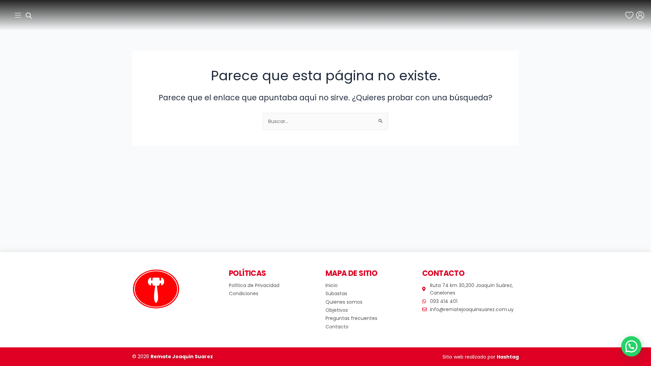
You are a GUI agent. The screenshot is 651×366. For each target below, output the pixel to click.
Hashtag (508, 356)
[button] (631, 346)
